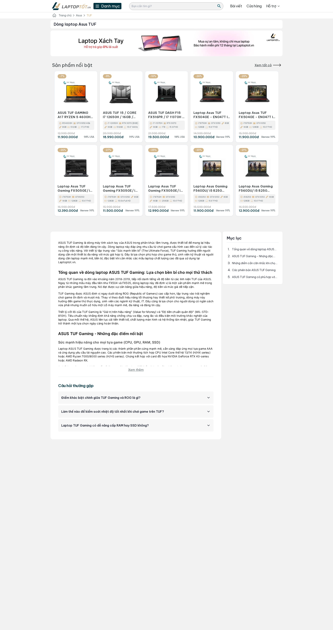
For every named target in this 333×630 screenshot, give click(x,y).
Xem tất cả (263, 65)
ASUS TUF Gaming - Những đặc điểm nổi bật (252, 256)
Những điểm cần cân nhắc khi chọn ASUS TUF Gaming (254, 263)
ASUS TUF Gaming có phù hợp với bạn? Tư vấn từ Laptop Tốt (254, 277)
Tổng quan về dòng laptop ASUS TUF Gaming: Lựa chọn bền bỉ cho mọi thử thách (253, 249)
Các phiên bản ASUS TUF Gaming (254, 270)
